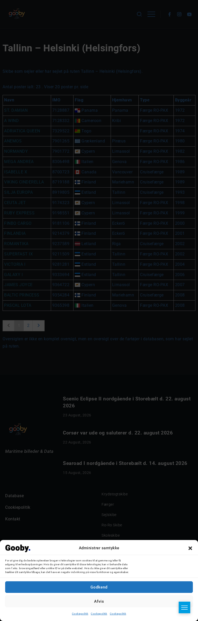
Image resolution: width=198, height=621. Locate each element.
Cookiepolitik (80, 613)
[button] (190, 548)
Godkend (99, 587)
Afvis (99, 601)
